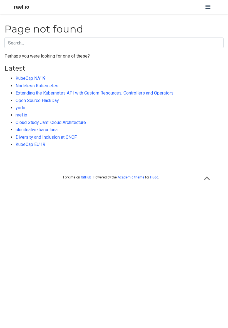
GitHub (86, 177)
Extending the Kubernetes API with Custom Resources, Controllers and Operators (95, 93)
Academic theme (131, 177)
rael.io (21, 7)
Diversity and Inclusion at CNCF (46, 137)
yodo (20, 107)
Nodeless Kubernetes (37, 85)
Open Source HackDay (37, 100)
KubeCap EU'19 (30, 144)
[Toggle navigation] (208, 7)
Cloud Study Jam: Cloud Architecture (51, 122)
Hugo (154, 177)
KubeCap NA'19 (31, 78)
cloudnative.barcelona (37, 129)
